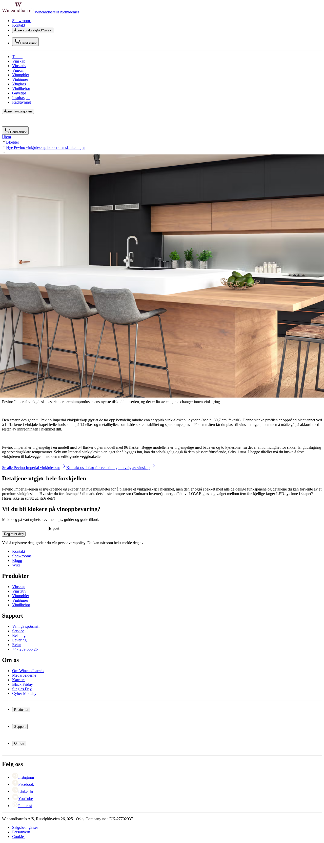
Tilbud (17, 56)
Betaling (19, 635)
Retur (16, 644)
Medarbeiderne (24, 675)
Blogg (17, 560)
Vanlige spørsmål (25, 626)
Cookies (18, 836)
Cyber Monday (24, 693)
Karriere (18, 680)
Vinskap (18, 61)
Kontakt (18, 25)
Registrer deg (14, 534)
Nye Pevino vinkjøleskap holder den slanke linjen (45, 147)
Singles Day (22, 689)
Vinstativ (19, 66)
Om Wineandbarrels (28, 671)
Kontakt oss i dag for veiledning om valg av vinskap (108, 467)
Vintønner (20, 79)
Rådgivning (21, 102)
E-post (54, 528)
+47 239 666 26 (25, 649)
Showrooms (21, 20)
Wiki (16, 565)
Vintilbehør (21, 88)
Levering (19, 640)
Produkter (21, 710)
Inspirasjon (21, 97)
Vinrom (18, 70)
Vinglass (19, 84)
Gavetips (19, 93)
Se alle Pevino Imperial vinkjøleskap (31, 467)
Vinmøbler (20, 75)
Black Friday (22, 684)
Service (18, 631)
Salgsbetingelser (25, 827)
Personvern (21, 832)
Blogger (12, 142)
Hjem (6, 137)
